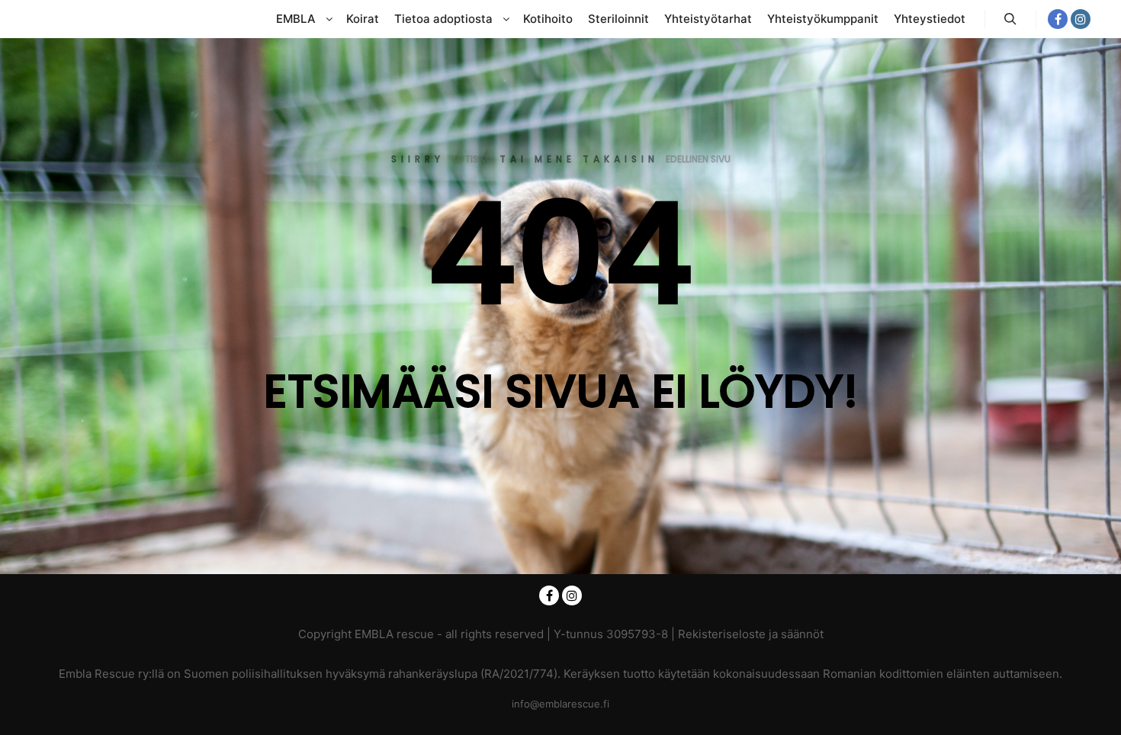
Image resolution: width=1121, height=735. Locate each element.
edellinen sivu (698, 158)
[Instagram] (1080, 19)
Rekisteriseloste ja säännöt (751, 634)
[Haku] (1010, 19)
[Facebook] (1058, 19)
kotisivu (472, 158)
